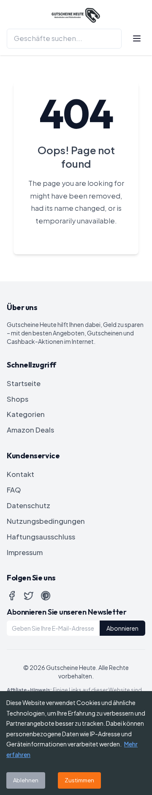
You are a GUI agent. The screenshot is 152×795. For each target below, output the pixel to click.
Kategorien (26, 414)
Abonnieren (122, 628)
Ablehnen (25, 780)
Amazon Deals (30, 429)
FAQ (14, 489)
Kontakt (20, 474)
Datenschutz (28, 505)
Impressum (25, 552)
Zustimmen (79, 780)
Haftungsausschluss (41, 536)
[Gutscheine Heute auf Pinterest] (46, 596)
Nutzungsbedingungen (46, 521)
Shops (17, 399)
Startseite (24, 383)
